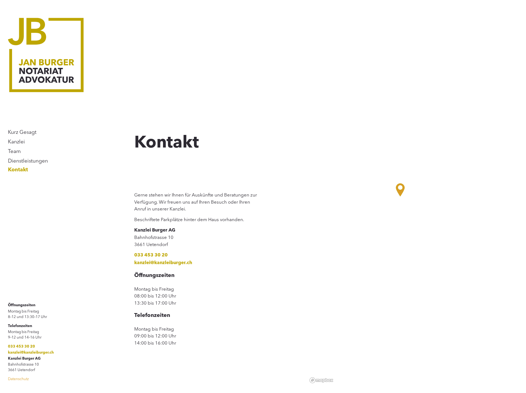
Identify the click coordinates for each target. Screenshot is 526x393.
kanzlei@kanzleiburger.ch (31, 352)
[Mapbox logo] (321, 380)
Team (14, 151)
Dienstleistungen (28, 160)
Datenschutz (18, 379)
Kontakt (18, 170)
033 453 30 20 (21, 346)
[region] (413, 196)
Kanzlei (16, 141)
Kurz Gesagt (22, 132)
